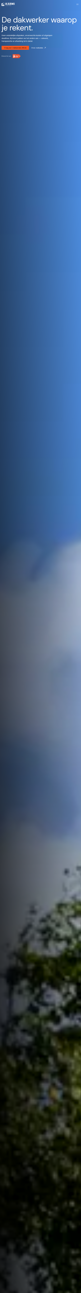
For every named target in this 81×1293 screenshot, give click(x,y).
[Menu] (77, 4)
